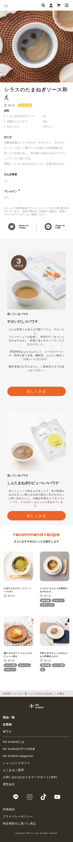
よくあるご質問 (13, 770)
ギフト (7, 731)
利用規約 (9, 809)
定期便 (7, 724)
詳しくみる (36, 391)
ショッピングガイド (16, 763)
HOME (7, 693)
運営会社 (9, 784)
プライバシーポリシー (18, 816)
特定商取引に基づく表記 (19, 823)
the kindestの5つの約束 (19, 748)
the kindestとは (13, 741)
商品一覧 (9, 717)
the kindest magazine (18, 755)
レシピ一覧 (20, 693)
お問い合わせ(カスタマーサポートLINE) (30, 777)
